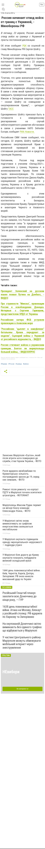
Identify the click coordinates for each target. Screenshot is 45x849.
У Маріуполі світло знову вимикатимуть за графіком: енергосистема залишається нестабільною (18, 525)
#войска (26, 364)
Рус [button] (41, 5)
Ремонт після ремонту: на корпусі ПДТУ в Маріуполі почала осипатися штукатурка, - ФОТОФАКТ (22, 492)
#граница (19, 364)
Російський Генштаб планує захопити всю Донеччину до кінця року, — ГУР (20, 596)
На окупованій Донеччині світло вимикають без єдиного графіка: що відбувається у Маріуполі (22, 627)
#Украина (4, 364)
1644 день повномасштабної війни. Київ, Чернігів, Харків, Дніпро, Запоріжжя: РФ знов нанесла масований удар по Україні (21, 575)
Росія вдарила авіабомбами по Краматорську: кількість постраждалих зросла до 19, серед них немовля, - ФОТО (21, 475)
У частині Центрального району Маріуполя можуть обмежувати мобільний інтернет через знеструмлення (22, 642)
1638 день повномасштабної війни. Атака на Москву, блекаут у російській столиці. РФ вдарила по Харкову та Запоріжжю (22, 612)
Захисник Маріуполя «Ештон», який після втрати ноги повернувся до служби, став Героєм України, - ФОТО (22, 458)
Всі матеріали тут (22, 689)
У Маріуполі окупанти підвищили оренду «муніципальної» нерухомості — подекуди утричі (22, 542)
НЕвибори (11, 671)
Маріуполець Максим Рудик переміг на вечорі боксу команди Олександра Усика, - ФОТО (22, 508)
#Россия (11, 364)
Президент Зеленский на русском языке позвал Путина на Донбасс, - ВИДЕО (22, 294)
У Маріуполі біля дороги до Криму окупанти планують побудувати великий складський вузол (21, 557)
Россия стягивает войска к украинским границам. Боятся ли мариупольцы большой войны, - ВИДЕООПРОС (22, 348)
